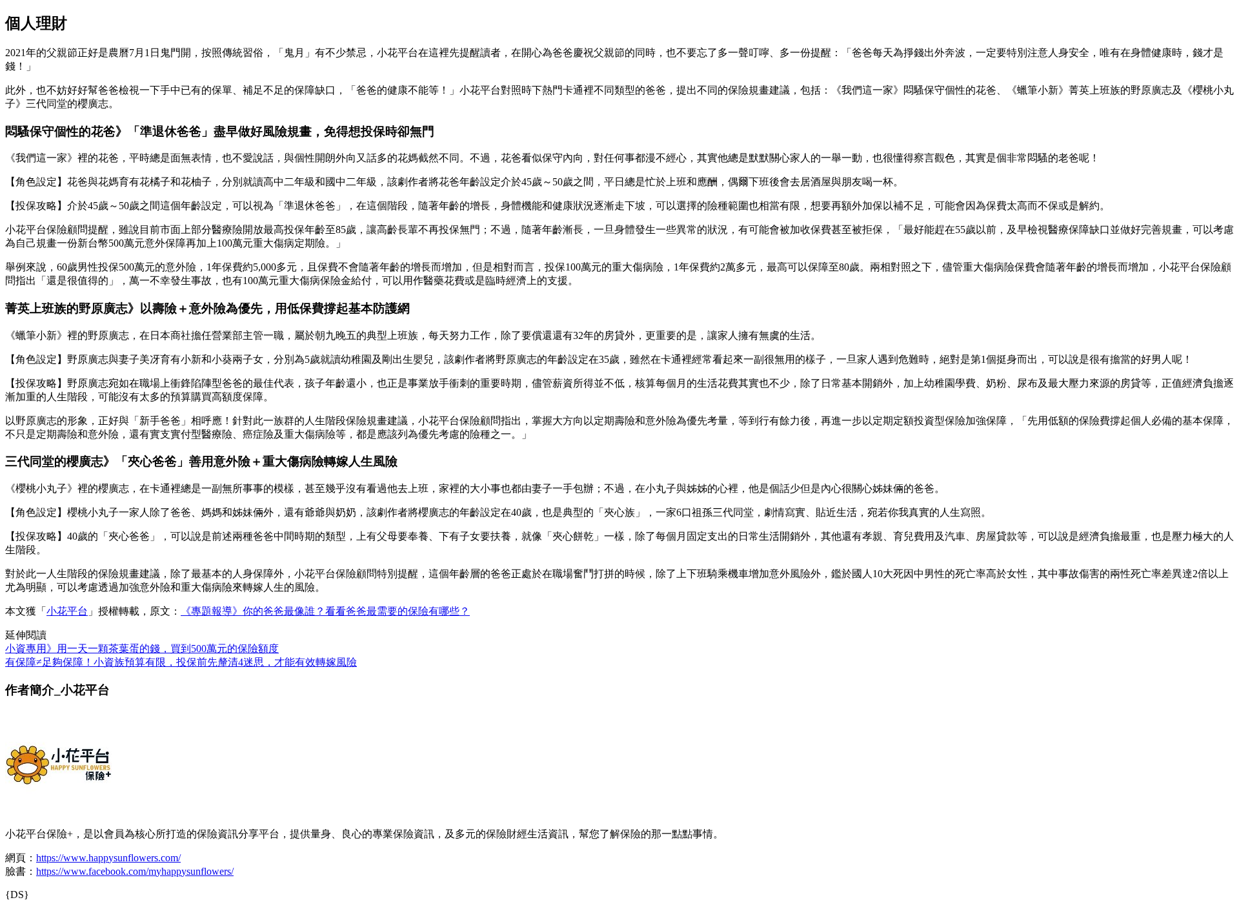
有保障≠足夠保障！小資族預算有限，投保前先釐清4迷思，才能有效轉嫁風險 (181, 662)
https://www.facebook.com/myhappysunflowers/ (135, 871)
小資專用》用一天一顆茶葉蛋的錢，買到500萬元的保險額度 (142, 648)
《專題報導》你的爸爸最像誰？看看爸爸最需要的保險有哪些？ (325, 611)
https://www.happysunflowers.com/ (108, 857)
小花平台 (67, 611)
